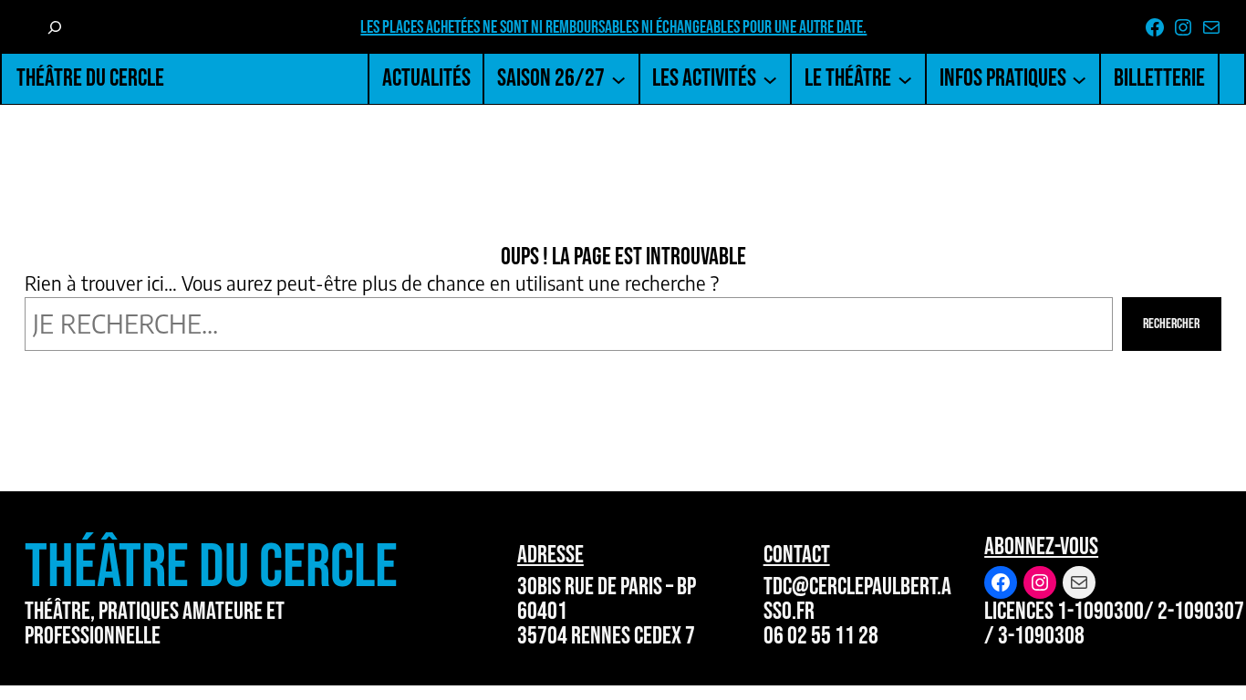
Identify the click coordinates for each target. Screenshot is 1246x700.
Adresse (550, 555)
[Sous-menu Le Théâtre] (905, 78)
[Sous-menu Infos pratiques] (1079, 78)
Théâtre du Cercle (90, 78)
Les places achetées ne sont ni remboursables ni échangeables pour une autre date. (613, 27)
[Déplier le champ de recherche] (54, 27)
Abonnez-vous (1041, 546)
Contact (796, 555)
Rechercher (1171, 324)
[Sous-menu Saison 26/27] (618, 78)
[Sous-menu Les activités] (770, 78)
